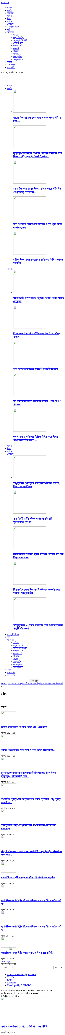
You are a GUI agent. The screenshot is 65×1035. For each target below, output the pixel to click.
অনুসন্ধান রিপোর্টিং (20, 40)
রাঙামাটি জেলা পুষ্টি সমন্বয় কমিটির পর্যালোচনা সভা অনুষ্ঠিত (28, 877)
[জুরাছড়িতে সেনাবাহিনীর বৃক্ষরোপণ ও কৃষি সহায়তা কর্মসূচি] (8, 947)
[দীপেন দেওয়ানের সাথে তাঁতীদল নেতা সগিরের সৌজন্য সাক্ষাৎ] (29, 327)
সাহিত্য (16, 34)
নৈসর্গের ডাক (18, 43)
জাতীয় (9, 10)
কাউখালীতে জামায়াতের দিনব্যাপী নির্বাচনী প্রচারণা (35, 369)
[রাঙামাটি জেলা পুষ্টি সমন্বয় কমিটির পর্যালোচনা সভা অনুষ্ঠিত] (8, 871)
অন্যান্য (10, 32)
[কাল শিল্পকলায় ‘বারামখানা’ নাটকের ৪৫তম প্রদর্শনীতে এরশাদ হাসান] (29, 218)
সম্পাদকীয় (11, 67)
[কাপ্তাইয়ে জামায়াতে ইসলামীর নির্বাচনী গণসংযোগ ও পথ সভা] (29, 395)
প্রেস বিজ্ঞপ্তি (18, 37)
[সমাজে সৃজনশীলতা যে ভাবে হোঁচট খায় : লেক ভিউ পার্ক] (8, 721)
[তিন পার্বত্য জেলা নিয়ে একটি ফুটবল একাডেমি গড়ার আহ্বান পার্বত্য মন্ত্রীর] (29, 584)
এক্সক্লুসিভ (17, 56)
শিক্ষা (9, 18)
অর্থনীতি (10, 15)
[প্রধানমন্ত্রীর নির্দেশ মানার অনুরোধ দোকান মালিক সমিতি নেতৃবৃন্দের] (29, 292)
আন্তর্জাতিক (18, 59)
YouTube (11, 977)
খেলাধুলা (10, 24)
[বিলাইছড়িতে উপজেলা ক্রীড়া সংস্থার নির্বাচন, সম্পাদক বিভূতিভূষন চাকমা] (29, 548)
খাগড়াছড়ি (17, 54)
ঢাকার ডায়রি (17, 45)
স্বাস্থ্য (9, 21)
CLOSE (5, 2)
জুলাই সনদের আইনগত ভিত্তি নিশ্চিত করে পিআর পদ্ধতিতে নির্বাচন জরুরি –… (35, 438)
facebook (11, 982)
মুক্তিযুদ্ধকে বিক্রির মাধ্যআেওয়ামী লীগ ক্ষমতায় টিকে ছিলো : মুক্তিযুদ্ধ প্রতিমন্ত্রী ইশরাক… (37, 154)
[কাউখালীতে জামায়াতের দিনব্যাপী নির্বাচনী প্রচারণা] (29, 363)
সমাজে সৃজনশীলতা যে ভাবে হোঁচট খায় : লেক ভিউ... (25, 727)
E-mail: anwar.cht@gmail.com (21, 974)
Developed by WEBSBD (19, 985)
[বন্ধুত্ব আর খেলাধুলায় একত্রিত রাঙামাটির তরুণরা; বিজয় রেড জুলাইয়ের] (29, 477)
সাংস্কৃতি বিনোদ (13, 26)
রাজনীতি (10, 13)
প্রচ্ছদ (9, 7)
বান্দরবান (16, 51)
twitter (10, 980)
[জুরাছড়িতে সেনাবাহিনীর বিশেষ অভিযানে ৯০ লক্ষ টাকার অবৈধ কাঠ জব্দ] (8, 894)
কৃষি (8, 29)
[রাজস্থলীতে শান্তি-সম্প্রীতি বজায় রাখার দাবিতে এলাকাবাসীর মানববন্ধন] (8, 819)
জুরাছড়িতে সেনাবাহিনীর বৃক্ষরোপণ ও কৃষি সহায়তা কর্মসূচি (27, 952)
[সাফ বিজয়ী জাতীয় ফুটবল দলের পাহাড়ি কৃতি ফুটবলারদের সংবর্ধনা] (29, 512)
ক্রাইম (9, 62)
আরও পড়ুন (5, 961)
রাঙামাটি (16, 48)
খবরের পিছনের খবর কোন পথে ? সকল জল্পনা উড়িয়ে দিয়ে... (28, 750)
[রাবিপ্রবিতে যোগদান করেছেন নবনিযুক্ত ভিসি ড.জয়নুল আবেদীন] (29, 254)
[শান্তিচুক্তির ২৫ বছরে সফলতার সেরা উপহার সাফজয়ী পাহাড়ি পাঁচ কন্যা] (29, 619)
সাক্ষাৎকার (11, 64)
